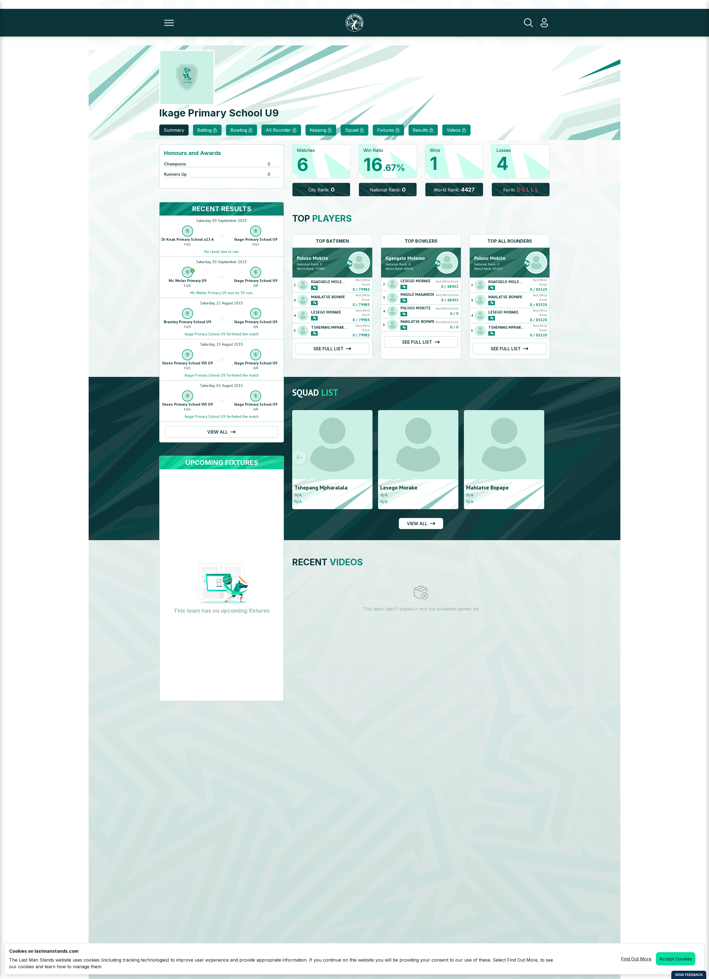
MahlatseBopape (328, 296)
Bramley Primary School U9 (187, 321)
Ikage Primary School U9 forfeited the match (221, 333)
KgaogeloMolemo (329, 281)
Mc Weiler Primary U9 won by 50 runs (221, 292)
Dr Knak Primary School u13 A (187, 239)
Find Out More (636, 959)
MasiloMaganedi (417, 294)
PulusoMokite (312, 258)
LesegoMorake (326, 312)
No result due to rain (221, 251)
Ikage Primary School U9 (255, 239)
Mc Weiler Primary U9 (187, 280)
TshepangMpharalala (332, 327)
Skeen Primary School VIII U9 (187, 363)
